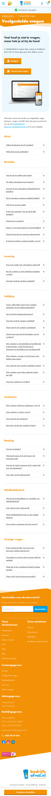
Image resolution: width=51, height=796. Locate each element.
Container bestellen (25, 792)
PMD (4, 649)
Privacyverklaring (31, 785)
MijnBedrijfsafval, (18, 124)
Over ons (5, 685)
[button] (25, 145)
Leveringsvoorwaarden (17, 785)
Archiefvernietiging (9, 658)
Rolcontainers (32, 632)
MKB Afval (31, 636)
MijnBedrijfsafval (8, 680)
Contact (5, 671)
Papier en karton (8, 640)
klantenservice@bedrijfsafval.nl (15, 127)
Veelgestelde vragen (9, 675)
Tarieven (30, 627)
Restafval (5, 635)
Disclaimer (42, 785)
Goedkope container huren (37, 641)
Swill (3, 644)
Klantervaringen (8, 689)
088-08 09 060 (12, 735)
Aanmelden (40, 609)
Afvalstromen (7, 630)
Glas (3, 654)
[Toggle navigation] (3, 3)
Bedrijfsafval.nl (8, 16)
